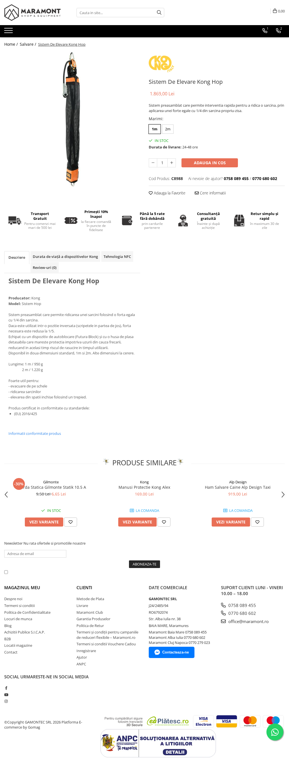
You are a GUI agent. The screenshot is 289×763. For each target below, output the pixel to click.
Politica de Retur (90, 625)
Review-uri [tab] (44, 267)
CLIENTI (84, 587)
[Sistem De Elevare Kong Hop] (72, 119)
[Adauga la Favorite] (70, 522)
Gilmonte (51, 481)
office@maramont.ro (248, 621)
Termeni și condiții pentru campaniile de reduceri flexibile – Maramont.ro (107, 635)
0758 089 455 (241, 605)
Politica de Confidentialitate (155, 572)
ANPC (81, 663)
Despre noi (13, 598)
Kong (144, 481)
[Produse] (9, 32)
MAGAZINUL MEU (22, 587)
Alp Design (238, 481)
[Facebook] (6, 687)
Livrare (82, 605)
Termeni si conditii (19, 605)
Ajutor (81, 657)
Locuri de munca (18, 618)
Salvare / (28, 44)
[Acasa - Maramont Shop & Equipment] (32, 12)
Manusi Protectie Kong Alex (144, 487)
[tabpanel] (72, 119)
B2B (7, 638)
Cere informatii (212, 193)
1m (154, 128)
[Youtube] (6, 694)
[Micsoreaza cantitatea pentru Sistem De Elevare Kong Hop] (153, 162)
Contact (10, 652)
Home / (11, 44)
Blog (8, 625)
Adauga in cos (210, 162)
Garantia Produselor (93, 618)
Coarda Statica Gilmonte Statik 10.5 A (51, 487)
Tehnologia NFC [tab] (117, 256)
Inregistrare (86, 650)
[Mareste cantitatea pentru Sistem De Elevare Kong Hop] (171, 162)
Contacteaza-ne (175, 652)
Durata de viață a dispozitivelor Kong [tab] (65, 256)
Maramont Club (89, 612)
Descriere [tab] (16, 257)
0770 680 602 (241, 613)
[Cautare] (159, 12)
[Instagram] (6, 701)
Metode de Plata (90, 598)
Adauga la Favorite (169, 193)
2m (167, 128)
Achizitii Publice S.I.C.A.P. (24, 632)
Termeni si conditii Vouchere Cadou (106, 643)
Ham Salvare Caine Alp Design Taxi (238, 487)
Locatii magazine (18, 645)
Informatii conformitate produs (34, 433)
